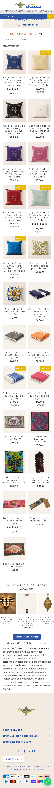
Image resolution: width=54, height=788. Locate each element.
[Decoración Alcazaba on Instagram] (29, 751)
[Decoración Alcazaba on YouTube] (34, 751)
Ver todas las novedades (27, 637)
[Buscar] (44, 16)
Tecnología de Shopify (32, 769)
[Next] (50, 612)
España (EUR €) (11, 759)
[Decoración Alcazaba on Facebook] (24, 751)
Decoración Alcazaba (20, 766)
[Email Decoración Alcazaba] (20, 751)
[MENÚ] (4, 16)
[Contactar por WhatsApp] (47, 781)
